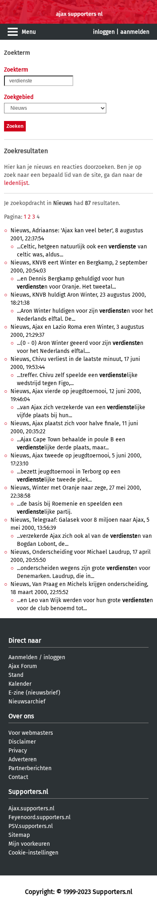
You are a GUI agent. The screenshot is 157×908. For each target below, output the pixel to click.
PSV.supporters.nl (30, 826)
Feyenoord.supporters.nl (39, 817)
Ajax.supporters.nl (31, 808)
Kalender (19, 683)
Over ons (21, 716)
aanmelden (134, 32)
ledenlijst (16, 183)
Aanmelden (22, 657)
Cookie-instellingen (33, 852)
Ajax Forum (22, 666)
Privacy (17, 750)
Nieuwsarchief (26, 701)
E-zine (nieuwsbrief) (34, 692)
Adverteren (22, 759)
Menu (29, 32)
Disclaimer (22, 741)
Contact (18, 777)
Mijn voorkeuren (29, 843)
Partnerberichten (30, 768)
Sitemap (19, 835)
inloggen (104, 32)
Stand (15, 675)
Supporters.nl (28, 791)
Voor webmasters (30, 733)
